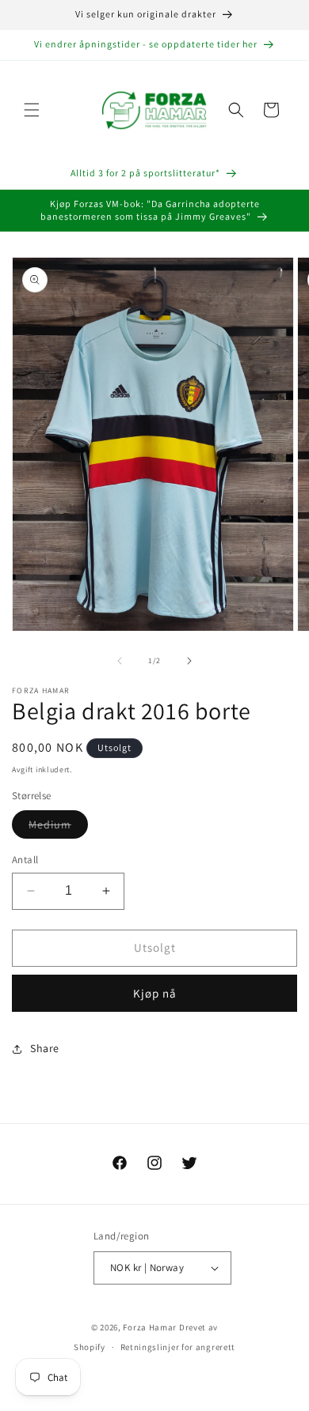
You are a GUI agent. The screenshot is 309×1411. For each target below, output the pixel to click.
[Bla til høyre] (189, 660)
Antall (25, 859)
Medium (58, 828)
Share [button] (44, 1048)
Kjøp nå (155, 993)
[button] (31, 109)
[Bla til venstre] (119, 660)
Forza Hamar (150, 1327)
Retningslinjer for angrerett (178, 1347)
